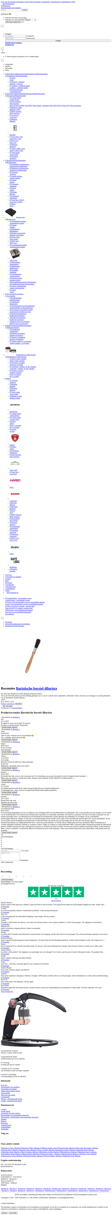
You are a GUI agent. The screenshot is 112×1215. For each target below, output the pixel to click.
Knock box (13, 260)
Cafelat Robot (14, 100)
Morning (13, 147)
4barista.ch (30, 1191)
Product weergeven (7, 704)
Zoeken (24, 10)
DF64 (12, 423)
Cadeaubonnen (55, 2)
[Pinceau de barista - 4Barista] (50, 1154)
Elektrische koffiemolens (18, 170)
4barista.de (47, 1189)
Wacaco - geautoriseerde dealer (11, 1099)
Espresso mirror (15, 280)
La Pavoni (13, 117)
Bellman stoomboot (16, 335)
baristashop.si (104, 1191)
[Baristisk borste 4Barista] (10, 1152)
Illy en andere (14, 376)
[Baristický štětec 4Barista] (30, 1148)
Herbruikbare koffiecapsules (26, 355)
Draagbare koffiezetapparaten (37, 74)
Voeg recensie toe (7, 991)
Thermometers (15, 276)
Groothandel (45, 2)
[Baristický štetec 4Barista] (10, 1148)
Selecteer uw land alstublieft (15, 20)
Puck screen (14, 239)
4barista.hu (16, 782)
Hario (12, 206)
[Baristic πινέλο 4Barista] (88, 1154)
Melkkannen (14, 268)
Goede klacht (5, 1111)
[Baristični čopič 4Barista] (71, 1156)
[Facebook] (5, 595)
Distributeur (14, 231)
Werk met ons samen (8, 1095)
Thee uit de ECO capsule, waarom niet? (19, 608)
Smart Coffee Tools (16, 151)
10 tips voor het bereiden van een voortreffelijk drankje (24, 604)
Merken (8, 378)
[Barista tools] (25, 217)
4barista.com (56, 1189)
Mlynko (12, 194)
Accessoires (19, 294)
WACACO (13, 540)
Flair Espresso (14, 457)
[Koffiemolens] (27, 160)
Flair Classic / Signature (41, 106)
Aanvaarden (13, 1213)
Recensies (37, 2)
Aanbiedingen (65, 2)
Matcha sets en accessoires (19, 324)
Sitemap (3, 1119)
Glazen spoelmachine (17, 288)
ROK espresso (15, 113)
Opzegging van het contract (10, 1113)
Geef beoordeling (7, 879)
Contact (26, 2)
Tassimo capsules (16, 373)
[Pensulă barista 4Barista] (66, 1148)
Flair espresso (14, 104)
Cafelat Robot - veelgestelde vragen (17, 600)
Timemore (13, 186)
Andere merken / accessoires (19, 343)
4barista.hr (65, 1189)
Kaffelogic (13, 567)
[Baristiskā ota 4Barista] (68, 1152)
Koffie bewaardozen (17, 320)
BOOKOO (13, 412)
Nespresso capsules (16, 365)
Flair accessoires (75, 106)
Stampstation (14, 264)
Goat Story (13, 474)
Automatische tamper (17, 223)
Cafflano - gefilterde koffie (19, 88)
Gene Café (13, 470)
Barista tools (20, 217)
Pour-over (13, 143)
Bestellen (18, 704)
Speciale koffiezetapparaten (35, 94)
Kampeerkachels (15, 92)
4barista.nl (74, 1189)
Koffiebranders (15, 300)
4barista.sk (16, 742)
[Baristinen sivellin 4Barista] (49, 1152)
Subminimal (14, 331)
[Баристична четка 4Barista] (11, 1156)
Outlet (73, 2)
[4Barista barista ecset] (48, 1148)
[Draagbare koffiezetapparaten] (48, 74)
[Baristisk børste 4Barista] (84, 1150)
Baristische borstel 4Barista (14, 626)
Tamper (12, 227)
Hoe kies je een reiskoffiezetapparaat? (18, 612)
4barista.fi (107, 1189)
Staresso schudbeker (17, 339)
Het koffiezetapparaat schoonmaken (22, 284)
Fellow (12, 190)
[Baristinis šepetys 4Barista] (87, 1152)
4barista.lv (5, 1191)
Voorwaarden (5, 1093)
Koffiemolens (21, 160)
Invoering (8, 622)
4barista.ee (21, 1191)
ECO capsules (14, 427)
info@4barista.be (8, 4)
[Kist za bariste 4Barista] (46, 1150)
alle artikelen (9, 614)
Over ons (4, 2)
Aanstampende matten (17, 247)
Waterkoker (14, 304)
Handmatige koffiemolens (18, 166)
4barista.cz (16, 717)
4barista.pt (99, 1189)
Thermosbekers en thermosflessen (21, 308)
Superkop (13, 158)
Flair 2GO (65, 106)
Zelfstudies (4, 1129)
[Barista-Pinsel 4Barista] (10, 1150)
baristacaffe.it (83, 1191)
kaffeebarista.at (50, 1191)
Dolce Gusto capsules (17, 361)
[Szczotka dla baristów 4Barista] (86, 1148)
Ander (12, 292)
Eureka (12, 182)
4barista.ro (16, 754)
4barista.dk (82, 1189)
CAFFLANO (14, 420)
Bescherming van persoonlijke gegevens (15, 1115)
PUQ (11, 513)
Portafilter (13, 272)
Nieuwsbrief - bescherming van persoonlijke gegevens (19, 1117)
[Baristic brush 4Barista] (28, 1150)
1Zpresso (13, 174)
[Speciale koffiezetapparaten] (46, 94)
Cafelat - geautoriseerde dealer (11, 1101)
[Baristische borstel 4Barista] (65, 1150)
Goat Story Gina (15, 139)
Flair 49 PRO (20, 106)
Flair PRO (28, 106)
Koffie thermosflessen (17, 316)
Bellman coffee (15, 109)
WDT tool (13, 243)
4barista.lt (13, 1191)
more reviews (56, 901)
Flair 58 (12, 106)
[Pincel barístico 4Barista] (29, 1152)
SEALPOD (14, 521)
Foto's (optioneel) (7, 862)
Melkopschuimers (25, 326)
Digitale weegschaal (17, 235)
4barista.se (91, 1189)
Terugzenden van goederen (10, 1087)
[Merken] (11, 378)
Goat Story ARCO (16, 202)
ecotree (12, 431)
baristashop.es (94, 1191)
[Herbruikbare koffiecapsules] (36, 355)
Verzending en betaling (16, 2)
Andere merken (15, 178)
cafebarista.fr (39, 1191)
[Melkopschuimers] (32, 326)
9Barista (12, 121)
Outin (12, 80)
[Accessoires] (24, 294)
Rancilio (12, 135)
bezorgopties (17, 708)
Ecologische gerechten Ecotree (20, 312)
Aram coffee (14, 394)
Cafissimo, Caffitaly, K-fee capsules (22, 369)
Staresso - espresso (16, 84)
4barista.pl (16, 794)
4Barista (12, 386)
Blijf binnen (13, 22)
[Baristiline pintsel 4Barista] (11, 1154)
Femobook (13, 198)
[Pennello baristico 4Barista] (32, 1156)
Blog (31, 2)
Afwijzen (4, 1213)
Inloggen (58, 41)
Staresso (12, 524)
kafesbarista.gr (62, 1191)
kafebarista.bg (72, 1191)
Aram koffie (14, 154)
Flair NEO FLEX (56, 106)
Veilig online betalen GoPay (10, 1091)
